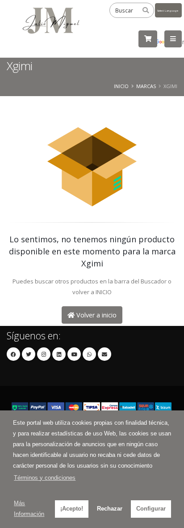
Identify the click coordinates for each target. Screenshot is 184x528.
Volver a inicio (96, 315)
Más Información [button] (29, 508)
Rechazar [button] (109, 508)
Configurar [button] (151, 508)
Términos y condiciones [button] (44, 477)
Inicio (121, 86)
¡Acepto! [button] (71, 508)
